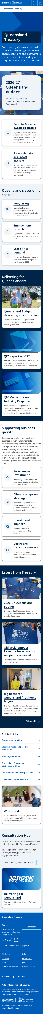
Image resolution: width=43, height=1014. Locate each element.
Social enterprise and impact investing (23, 157)
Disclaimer (6, 954)
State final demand (20, 250)
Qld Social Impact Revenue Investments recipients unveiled (19, 651)
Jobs (24, 962)
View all (31, 721)
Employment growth (22, 227)
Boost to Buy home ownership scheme (24, 125)
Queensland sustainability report (25, 545)
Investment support (21, 522)
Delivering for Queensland (13, 895)
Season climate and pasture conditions (15, 748)
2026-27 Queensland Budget (18, 604)
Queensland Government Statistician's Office (13, 764)
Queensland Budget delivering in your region (21, 313)
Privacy (4, 962)
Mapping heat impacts (12, 756)
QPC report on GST (17, 356)
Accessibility (27, 958)
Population (21, 203)
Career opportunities (12, 740)
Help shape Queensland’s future (19, 862)
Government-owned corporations (17, 772)
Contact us (31, 926)
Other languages (28, 967)
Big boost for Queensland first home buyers (20, 697)
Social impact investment (22, 473)
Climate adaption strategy (25, 496)
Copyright (5, 958)
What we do (12, 811)
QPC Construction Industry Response (17, 399)
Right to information (10, 967)
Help (24, 954)
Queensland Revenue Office (15, 779)
